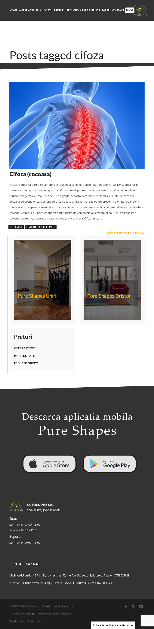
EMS (38, 10)
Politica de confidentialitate (26, 621)
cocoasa (16, 226)
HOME (13, 10)
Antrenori (26, 10)
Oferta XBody (25, 348)
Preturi (59, 10)
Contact (118, 10)
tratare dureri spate (40, 226)
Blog (129, 10)
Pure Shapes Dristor (109, 296)
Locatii (47, 10)
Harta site (67, 606)
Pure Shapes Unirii (37, 296)
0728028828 (122, 575)
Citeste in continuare (124, 233)
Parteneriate (24, 355)
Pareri (106, 10)
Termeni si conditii (22, 614)
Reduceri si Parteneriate (83, 10)
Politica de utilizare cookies (54, 614)
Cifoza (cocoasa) (30, 174)
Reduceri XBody (26, 363)
